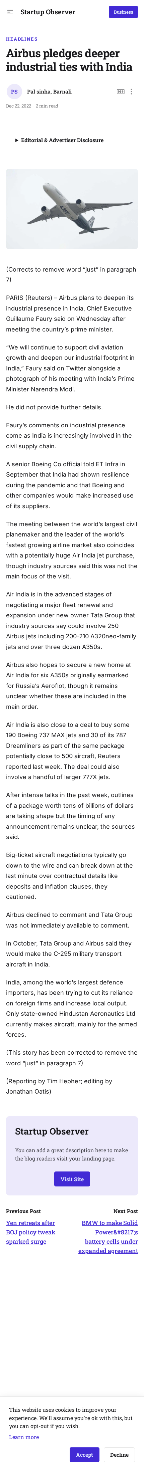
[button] (10, 12)
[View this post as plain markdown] (121, 92)
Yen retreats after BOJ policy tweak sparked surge (30, 1232)
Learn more (24, 1436)
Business (123, 12)
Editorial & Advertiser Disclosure (62, 139)
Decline (119, 1454)
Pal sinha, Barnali (49, 91)
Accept (84, 1454)
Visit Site (72, 1178)
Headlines (22, 39)
